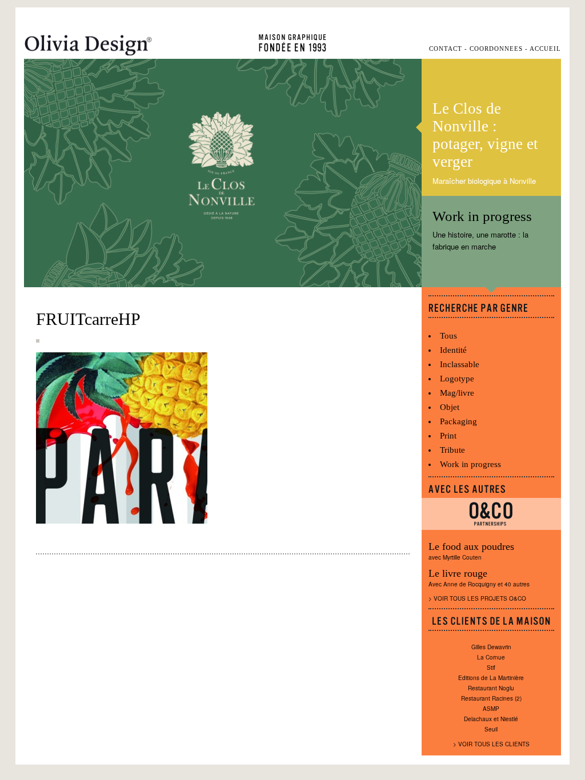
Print (448, 435)
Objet (449, 407)
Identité (453, 350)
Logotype (457, 378)
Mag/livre (457, 392)
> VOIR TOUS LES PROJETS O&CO (477, 598)
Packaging (458, 421)
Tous (448, 335)
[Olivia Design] (88, 45)
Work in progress (470, 464)
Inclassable (459, 364)
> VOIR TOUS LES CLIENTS (491, 744)
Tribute (452, 450)
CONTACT (445, 49)
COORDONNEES (496, 49)
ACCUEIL (545, 49)
